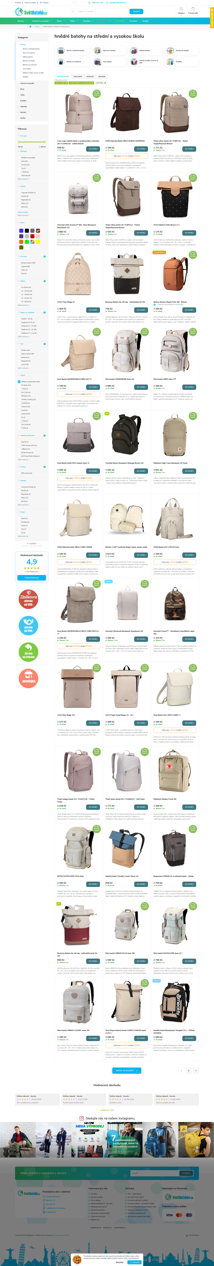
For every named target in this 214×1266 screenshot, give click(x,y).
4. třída (24, 421)
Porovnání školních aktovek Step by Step (142, 1207)
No (23, 417)
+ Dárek (24, 172)
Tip (23, 168)
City (23, 529)
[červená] (32, 236)
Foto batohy (27, 69)
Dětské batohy (28, 57)
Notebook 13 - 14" (28, 326)
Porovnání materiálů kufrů (137, 1213)
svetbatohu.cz (51, 1212)
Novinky (23, 112)
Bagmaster (25, 200)
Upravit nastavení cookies (61, 1235)
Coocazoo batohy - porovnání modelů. (141, 1203)
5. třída (24, 428)
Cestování (25, 414)
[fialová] (21, 236)
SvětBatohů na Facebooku (55, 1208)
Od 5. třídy (25, 425)
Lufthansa (25, 449)
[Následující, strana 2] (189, 1071)
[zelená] (27, 242)
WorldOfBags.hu (120, 1228)
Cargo (24, 526)
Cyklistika (25, 403)
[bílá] (27, 247)
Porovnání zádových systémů (138, 1200)
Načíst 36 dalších (125, 1070)
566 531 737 (50, 1200)
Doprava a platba (30, 3)
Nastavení (119, 1262)
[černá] (27, 231)
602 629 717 (50, 1204)
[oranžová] (21, 242)
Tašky (22, 95)
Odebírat (186, 1173)
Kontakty (18, 3)
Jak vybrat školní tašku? (136, 1197)
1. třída (24, 389)
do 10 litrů (26, 287)
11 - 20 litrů (26, 291)
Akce (24, 161)
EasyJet (24, 442)
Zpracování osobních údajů (100, 1213)
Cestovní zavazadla (27, 83)
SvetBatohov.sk (96, 1228)
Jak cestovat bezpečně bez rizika (139, 1216)
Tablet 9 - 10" (26, 319)
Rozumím (136, 1262)
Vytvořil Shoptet (194, 1235)
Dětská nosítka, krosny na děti (33, 73)
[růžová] (38, 236)
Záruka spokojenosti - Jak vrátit (101, 1203)
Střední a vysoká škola (30, 382)
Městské (25, 396)
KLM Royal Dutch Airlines (30, 456)
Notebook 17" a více (28, 333)
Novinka (25, 165)
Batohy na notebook (30, 65)
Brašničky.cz (107, 1228)
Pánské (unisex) (28, 263)
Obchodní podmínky (98, 1210)
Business (25, 357)
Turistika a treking (28, 400)
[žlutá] (38, 242)
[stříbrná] (27, 236)
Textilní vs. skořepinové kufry (138, 1210)
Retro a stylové (27, 354)
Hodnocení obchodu (107, 1085)
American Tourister (28, 193)
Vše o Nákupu (44, 3)
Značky (22, 118)
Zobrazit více (107, 1110)
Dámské (25, 266)
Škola (22, 89)
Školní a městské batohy (31, 49)
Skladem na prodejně (28, 158)
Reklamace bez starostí (99, 1207)
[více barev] (32, 242)
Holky (24, 270)
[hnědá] (38, 231)
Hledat (136, 11)
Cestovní (25, 407)
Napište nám (95, 1220)
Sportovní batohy (29, 53)
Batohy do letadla (29, 61)
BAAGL (24, 196)
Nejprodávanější (63, 76)
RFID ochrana (26, 473)
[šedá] (32, 231)
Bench (24, 207)
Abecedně (101, 76)
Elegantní (25, 361)
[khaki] (21, 247)
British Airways (27, 453)
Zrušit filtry (32, 543)
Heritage (25, 522)
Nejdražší (90, 76)
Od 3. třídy (25, 392)
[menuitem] (22, 21)
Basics (24, 518)
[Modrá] (21, 231)
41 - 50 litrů (26, 302)
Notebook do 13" (27, 322)
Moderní (25, 350)
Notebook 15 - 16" (28, 330)
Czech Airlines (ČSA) (28, 445)
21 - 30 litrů (26, 295)
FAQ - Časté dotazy (134, 1194)
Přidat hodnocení (32, 578)
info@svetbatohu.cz (53, 1196)
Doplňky (25, 77)
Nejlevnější (78, 76)
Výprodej (23, 106)
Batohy (23, 44)
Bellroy (24, 203)
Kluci (23, 274)
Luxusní (24, 365)
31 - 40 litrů (26, 298)
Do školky (25, 385)
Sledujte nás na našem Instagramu (110, 1118)
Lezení (24, 410)
